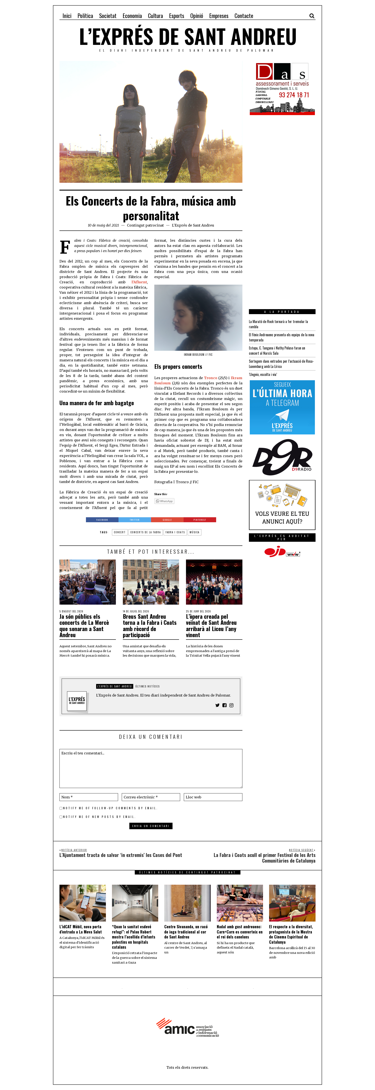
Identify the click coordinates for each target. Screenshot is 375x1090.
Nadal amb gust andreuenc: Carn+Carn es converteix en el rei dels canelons (240, 932)
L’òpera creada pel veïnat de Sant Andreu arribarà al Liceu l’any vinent (211, 625)
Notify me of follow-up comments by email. (110, 808)
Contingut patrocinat (145, 225)
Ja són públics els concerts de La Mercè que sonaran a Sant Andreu (84, 625)
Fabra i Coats (175, 532)
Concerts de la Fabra (145, 532)
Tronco (210, 378)
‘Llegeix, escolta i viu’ (263, 374)
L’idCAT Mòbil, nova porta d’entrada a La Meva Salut (80, 929)
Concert (120, 532)
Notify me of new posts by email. (99, 817)
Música (194, 532)
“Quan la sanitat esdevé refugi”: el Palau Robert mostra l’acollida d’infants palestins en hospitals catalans (133, 937)
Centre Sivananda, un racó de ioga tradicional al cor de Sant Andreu (186, 932)
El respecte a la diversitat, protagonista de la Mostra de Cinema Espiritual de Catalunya (291, 934)
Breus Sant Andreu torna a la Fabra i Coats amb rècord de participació (150, 625)
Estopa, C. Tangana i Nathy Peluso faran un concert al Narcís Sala (277, 350)
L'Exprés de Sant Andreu (193, 225)
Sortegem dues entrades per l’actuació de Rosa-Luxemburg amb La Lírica (281, 364)
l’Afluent (139, 282)
